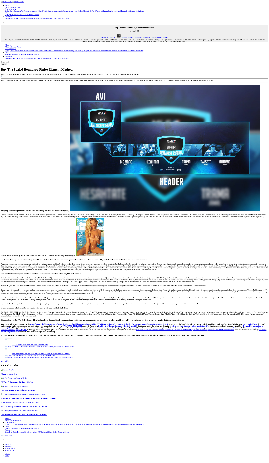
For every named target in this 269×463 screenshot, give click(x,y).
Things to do (87, 11)
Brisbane (20, 15)
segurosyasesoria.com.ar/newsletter (224, 328)
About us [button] (8, 5)
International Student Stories (130, 11)
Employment (112, 11)
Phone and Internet (102, 11)
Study (142, 11)
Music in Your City (9, 374)
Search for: (4, 62)
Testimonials (45, 18)
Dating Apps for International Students (18, 390)
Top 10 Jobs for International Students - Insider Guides (30, 345)
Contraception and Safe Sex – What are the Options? (24, 415)
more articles (5, 361)
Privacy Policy (10, 448)
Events (67, 18)
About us (8, 7)
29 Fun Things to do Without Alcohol (17, 382)
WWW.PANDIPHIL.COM (72, 326)
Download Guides (11, 18)
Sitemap (7, 454)
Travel (94, 11)
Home (7, 456)
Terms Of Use (9, 450)
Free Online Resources (57, 18)
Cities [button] (7, 13)
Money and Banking (76, 11)
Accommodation (57, 11)
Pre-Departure (25, 11)
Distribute (20, 18)
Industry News (16, 7)
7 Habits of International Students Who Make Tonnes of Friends (28, 398)
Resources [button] (8, 17)
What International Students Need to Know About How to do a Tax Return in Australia (41, 354)
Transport (66, 11)
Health (119, 11)
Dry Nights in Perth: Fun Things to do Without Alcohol (55, 357)
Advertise (27, 18)
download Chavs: (79, 328)
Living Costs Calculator (13, 11)
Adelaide (26, 15)
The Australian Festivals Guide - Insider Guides (39, 355)
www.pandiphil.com (250, 324)
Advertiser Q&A (35, 18)
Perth (31, 15)
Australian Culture (36, 11)
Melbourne (13, 15)
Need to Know (47, 11)
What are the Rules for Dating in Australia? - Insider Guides (54, 346)
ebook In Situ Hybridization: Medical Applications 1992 (189, 326)
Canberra (36, 15)
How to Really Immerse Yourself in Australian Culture (24, 406)
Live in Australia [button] (10, 9)
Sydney (7, 15)
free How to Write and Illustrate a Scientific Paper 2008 (118, 326)
